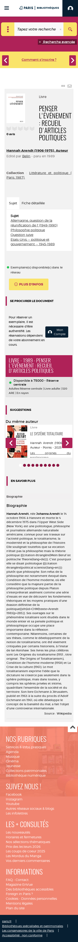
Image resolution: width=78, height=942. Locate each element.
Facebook (14, 794)
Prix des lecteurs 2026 (23, 847)
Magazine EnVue (19, 885)
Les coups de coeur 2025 (25, 851)
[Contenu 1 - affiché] (20, 465)
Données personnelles (39, 899)
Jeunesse (13, 766)
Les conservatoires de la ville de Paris (28, 930)
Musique (13, 757)
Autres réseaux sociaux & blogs (30, 809)
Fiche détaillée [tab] (33, 203)
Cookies (12, 899)
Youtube (12, 804)
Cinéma (12, 761)
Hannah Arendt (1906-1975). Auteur (37, 150)
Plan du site (15, 908)
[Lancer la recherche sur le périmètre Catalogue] (70, 29)
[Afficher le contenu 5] (37, 465)
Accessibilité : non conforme (22, 935)
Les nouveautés (18, 832)
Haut (72, 727)
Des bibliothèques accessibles (29, 889)
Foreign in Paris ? (19, 894)
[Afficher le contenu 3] (28, 465)
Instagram (14, 799)
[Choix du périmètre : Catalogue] (8, 29)
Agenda (12, 752)
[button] (11, 443)
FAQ (9, 880)
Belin (26, 156)
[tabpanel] (39, 230)
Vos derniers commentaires (28, 861)
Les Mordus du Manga (23, 856)
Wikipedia (64, 713)
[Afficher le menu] (6, 8)
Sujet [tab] (13, 203)
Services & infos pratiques (26, 747)
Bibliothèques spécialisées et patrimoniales (32, 926)
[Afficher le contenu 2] (24, 465)
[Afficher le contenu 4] (32, 465)
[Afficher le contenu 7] (45, 465)
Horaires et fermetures (23, 837)
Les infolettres (17, 813)
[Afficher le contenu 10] (57, 465)
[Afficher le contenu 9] (53, 465)
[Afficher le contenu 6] (41, 465)
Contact (22, 880)
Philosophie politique (28, 230)
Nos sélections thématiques (28, 842)
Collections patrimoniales (26, 771)
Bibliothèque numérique (26, 775)
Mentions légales (19, 903)
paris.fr (6, 921)
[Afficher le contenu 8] (49, 465)
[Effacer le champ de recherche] (60, 29)
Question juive (22, 235)
